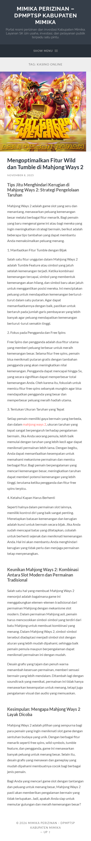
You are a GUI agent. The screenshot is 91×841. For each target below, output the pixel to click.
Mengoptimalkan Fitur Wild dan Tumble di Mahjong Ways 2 (45, 163)
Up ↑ (47, 832)
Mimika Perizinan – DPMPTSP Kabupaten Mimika (45, 15)
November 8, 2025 (20, 175)
